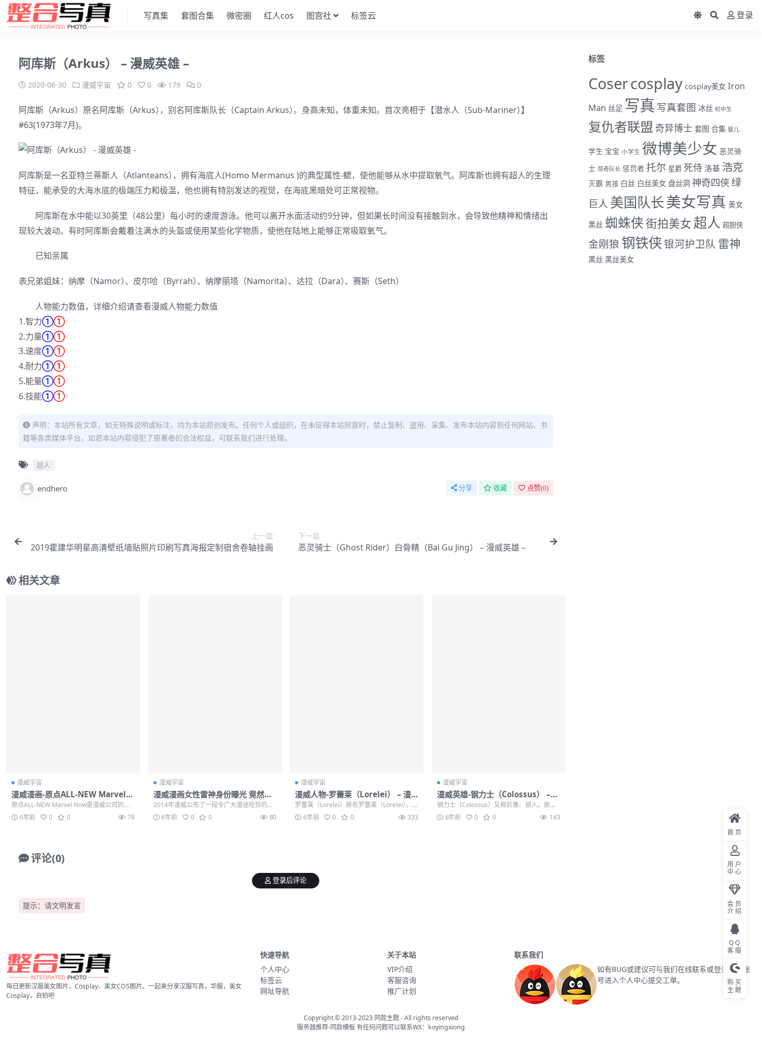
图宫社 (318, 15)
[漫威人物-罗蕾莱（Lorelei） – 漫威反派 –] (357, 684)
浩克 (732, 167)
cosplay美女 (705, 86)
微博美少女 (679, 148)
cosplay (656, 83)
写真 (640, 105)
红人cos (279, 15)
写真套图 (676, 107)
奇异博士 (674, 128)
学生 (595, 151)
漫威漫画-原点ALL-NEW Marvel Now (72, 799)
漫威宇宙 (96, 85)
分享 (465, 488)
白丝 (627, 183)
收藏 (500, 488)
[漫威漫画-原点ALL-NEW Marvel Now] (73, 684)
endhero (52, 488)
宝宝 (612, 151)
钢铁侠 (642, 242)
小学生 (631, 151)
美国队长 (637, 202)
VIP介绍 (400, 969)
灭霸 (595, 183)
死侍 (693, 167)
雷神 (729, 243)
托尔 (656, 167)
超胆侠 (733, 225)
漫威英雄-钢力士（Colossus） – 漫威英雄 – (494, 799)
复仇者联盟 (620, 126)
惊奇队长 (609, 169)
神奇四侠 (710, 182)
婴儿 (733, 129)
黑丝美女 (619, 259)
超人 (517, 175)
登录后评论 (289, 880)
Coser (608, 83)
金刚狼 (603, 244)
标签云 (363, 15)
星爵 (675, 168)
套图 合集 (710, 129)
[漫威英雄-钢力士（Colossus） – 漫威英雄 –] (499, 684)
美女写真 (696, 201)
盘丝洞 (679, 183)
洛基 (712, 168)
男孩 (611, 183)
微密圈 (239, 15)
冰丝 (705, 108)
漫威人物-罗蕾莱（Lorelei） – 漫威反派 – (353, 799)
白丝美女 (651, 183)
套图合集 (197, 15)
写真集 (156, 15)
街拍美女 (669, 223)
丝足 (615, 108)
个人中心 (274, 969)
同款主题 (386, 1017)
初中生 (723, 108)
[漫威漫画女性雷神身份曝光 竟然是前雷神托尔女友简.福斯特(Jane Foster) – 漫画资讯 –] (215, 684)
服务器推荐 (312, 1027)
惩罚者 (633, 168)
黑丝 (595, 259)
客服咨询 (401, 980)
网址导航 (274, 991)
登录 (745, 15)
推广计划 (401, 991)
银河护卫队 (690, 244)
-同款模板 (341, 1027)
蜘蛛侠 (624, 222)
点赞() (537, 488)
